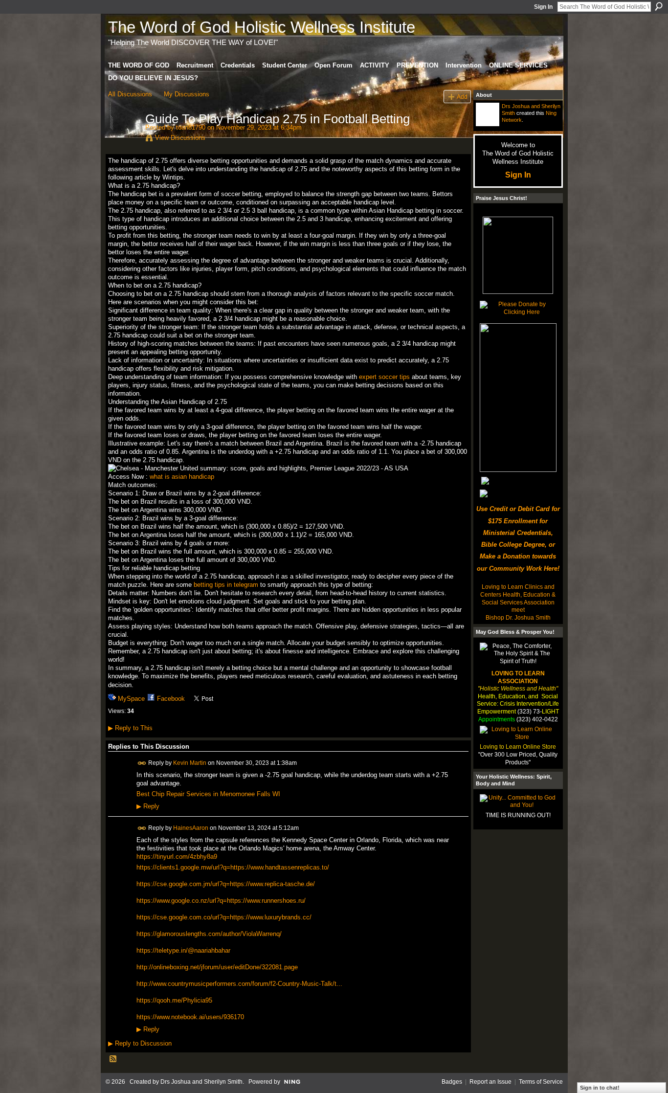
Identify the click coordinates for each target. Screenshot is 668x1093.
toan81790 (190, 127)
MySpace (131, 698)
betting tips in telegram (226, 584)
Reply (147, 806)
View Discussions (180, 137)
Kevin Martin (189, 762)
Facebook (171, 698)
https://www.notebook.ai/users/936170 (190, 1017)
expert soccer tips (384, 376)
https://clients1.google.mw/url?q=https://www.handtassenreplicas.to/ (232, 867)
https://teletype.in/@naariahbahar (183, 950)
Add (462, 96)
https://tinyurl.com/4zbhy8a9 (176, 856)
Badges (452, 1081)
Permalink (142, 763)
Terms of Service (541, 1081)
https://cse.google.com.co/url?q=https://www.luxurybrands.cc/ (224, 917)
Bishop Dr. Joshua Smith (518, 617)
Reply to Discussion (140, 1043)
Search (659, 6)
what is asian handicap (182, 476)
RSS (113, 1059)
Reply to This (130, 728)
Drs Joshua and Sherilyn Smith (201, 1081)
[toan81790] (123, 139)
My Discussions (186, 94)
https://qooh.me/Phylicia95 (174, 1000)
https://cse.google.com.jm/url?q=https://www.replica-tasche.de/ (225, 884)
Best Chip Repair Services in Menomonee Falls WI (208, 794)
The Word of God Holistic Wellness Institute (261, 27)
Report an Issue (490, 1081)
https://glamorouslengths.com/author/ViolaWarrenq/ (209, 933)
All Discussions (130, 94)
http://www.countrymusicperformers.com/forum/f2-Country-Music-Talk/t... (239, 983)
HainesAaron (190, 827)
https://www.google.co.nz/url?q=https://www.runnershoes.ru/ (221, 900)
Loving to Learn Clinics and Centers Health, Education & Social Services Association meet (518, 598)
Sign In (543, 6)
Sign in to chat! (600, 1088)
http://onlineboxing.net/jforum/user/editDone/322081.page (217, 967)
